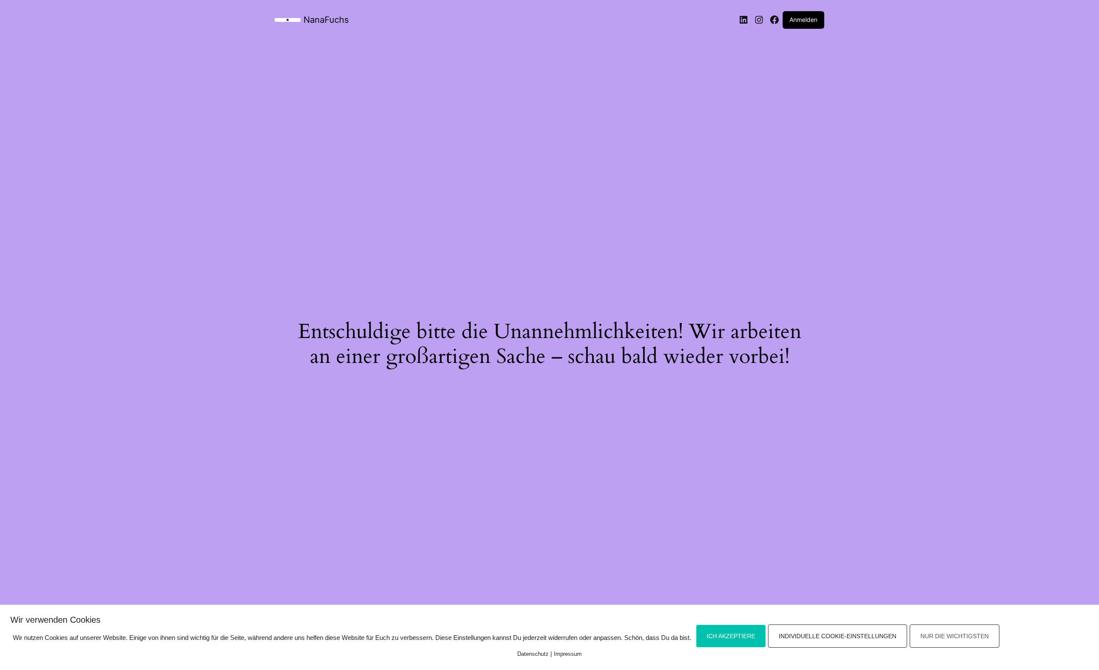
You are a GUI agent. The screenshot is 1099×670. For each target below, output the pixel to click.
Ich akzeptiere (731, 636)
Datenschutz (533, 654)
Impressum (568, 654)
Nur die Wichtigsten (954, 636)
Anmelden (803, 19)
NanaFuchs (326, 20)
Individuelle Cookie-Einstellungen (837, 636)
